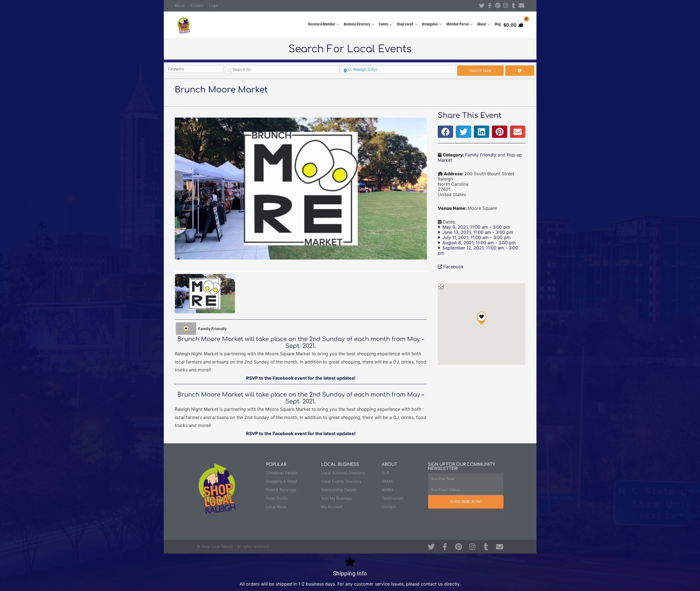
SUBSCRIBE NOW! (466, 502)
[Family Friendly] (186, 328)
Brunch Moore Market (221, 89)
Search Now (486, 70)
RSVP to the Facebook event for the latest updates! (300, 378)
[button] (445, 132)
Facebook (453, 266)
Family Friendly (212, 328)
